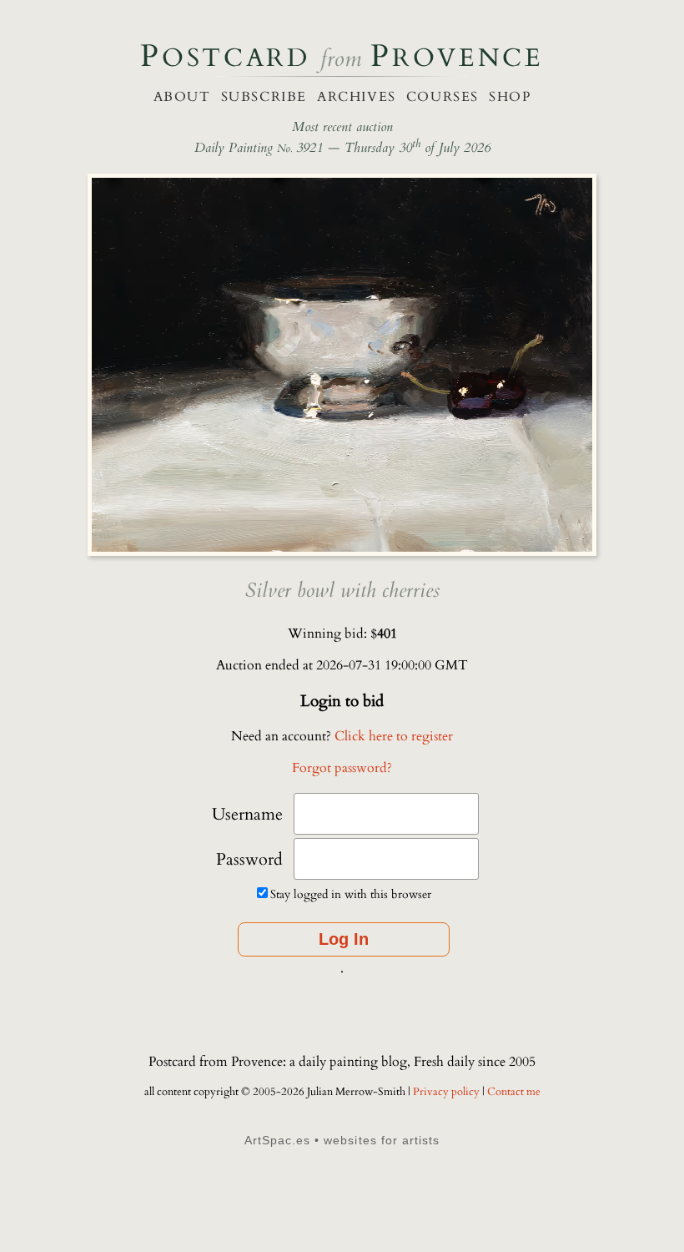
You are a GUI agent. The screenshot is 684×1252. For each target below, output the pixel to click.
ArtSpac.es (277, 1140)
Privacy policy (447, 1091)
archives (356, 97)
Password (249, 859)
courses (442, 97)
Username (247, 814)
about (182, 97)
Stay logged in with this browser (350, 894)
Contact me (514, 1091)
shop (510, 97)
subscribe (264, 97)
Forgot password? (342, 768)
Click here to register (393, 736)
